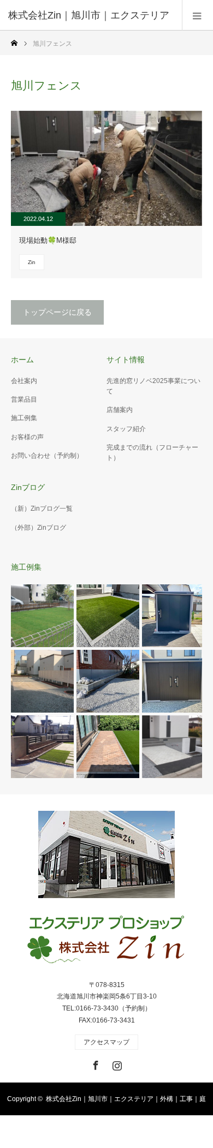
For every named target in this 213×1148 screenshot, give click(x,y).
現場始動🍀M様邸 (47, 240)
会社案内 (24, 381)
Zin (32, 262)
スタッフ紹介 (126, 429)
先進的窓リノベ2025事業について (153, 386)
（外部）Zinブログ (38, 527)
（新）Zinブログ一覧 (42, 508)
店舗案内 (119, 410)
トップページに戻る (57, 312)
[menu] (197, 15)
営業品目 (24, 399)
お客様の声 (27, 437)
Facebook (94, 1063)
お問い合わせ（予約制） (47, 455)
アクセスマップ (106, 1042)
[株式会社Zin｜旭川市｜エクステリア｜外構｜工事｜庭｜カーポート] (106, 940)
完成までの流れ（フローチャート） (152, 453)
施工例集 (24, 418)
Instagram (116, 1063)
